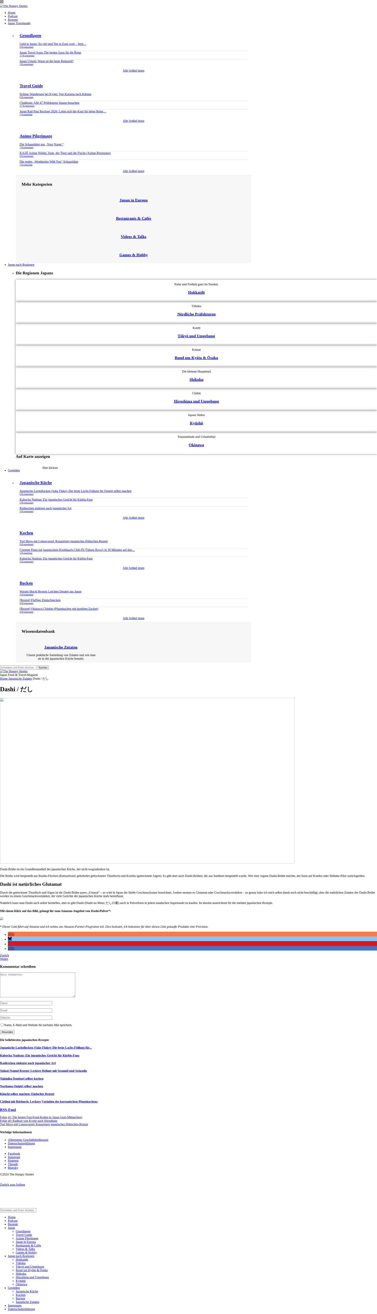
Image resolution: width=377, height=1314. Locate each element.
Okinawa (196, 445)
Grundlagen (30, 35)
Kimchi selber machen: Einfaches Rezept (27, 1094)
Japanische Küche (36, 482)
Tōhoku (21, 1263)
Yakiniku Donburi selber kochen (21, 1078)
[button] (11, 934)
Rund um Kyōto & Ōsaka (196, 357)
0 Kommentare (26, 47)
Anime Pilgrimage (36, 136)
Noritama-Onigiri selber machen (21, 1086)
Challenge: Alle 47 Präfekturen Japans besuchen (49, 102)
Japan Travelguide (19, 23)
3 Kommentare (26, 64)
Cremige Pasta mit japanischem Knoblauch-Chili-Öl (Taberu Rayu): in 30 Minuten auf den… (77, 550)
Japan (11, 1227)
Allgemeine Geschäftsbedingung (28, 1139)
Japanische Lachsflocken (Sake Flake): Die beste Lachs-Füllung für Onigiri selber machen (75, 491)
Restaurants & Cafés (133, 218)
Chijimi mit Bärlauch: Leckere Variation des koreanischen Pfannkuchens (49, 1101)
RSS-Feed (8, 1110)
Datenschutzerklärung (21, 1143)
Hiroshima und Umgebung (196, 401)
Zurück (4, 955)
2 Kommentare (26, 502)
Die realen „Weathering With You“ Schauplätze (49, 161)
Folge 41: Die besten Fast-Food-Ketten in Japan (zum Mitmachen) (41, 1117)
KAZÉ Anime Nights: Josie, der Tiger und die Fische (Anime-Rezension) (65, 153)
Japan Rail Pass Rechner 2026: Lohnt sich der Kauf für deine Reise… (63, 111)
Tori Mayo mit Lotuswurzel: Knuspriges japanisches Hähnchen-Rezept (64, 541)
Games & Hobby (133, 255)
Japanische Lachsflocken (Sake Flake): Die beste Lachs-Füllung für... (46, 1047)
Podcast (12, 16)
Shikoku (196, 379)
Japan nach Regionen (21, 264)
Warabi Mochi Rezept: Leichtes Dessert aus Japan (50, 591)
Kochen (26, 533)
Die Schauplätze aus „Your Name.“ (41, 144)
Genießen (14, 470)
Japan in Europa (134, 200)
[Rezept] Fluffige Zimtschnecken (40, 600)
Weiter (4, 959)
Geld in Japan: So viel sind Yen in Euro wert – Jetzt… (53, 44)
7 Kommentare (26, 147)
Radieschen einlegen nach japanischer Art (45, 508)
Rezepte (13, 19)
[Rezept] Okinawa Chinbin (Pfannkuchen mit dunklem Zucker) (59, 608)
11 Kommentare (27, 55)
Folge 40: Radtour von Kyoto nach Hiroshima (28, 1120)
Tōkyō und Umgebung (196, 336)
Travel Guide (31, 85)
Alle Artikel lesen (133, 70)
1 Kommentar (26, 114)
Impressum (14, 1147)
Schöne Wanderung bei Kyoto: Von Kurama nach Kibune (55, 94)
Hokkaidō (196, 292)
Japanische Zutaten (60, 647)
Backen (26, 583)
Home (12, 12)
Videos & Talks (133, 236)
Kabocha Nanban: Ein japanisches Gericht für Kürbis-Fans (56, 499)
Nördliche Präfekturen (196, 314)
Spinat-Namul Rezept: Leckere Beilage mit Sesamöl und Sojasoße (43, 1070)
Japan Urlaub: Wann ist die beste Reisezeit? (46, 61)
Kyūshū (196, 423)
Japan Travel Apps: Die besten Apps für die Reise (50, 52)
